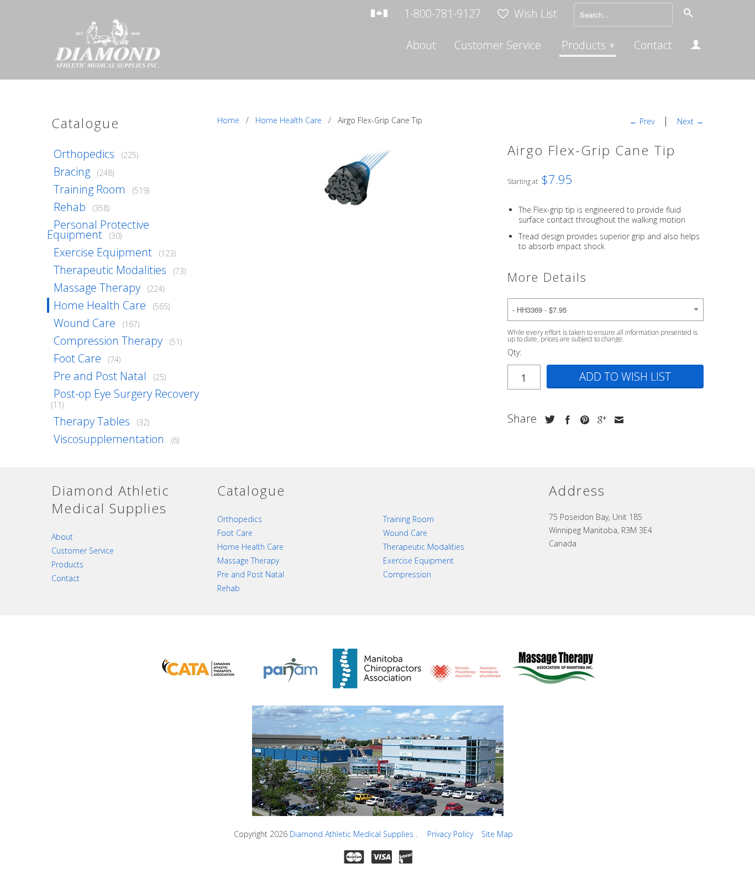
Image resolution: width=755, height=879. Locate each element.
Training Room (89, 189)
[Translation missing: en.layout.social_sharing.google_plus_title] (599, 419)
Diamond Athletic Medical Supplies (353, 834)
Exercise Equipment (103, 252)
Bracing (72, 171)
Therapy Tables (92, 421)
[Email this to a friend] (616, 419)
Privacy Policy (450, 834)
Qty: (514, 352)
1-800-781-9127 (442, 14)
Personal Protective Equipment (98, 229)
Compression (407, 574)
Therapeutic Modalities (110, 269)
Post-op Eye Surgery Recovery (126, 393)
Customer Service (497, 46)
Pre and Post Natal (100, 376)
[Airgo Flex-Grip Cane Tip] (356, 178)
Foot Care (77, 358)
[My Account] (695, 46)
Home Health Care (100, 305)
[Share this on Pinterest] (582, 419)
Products (588, 45)
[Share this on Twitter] (547, 419)
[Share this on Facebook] (565, 419)
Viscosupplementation (109, 438)
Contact (653, 46)
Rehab (70, 206)
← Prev (642, 121)
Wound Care (85, 322)
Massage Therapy (97, 287)
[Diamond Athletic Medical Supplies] (106, 45)
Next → (690, 121)
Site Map (497, 834)
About (421, 46)
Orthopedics (84, 153)
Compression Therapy (108, 340)
